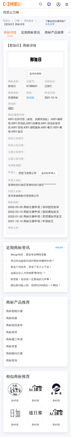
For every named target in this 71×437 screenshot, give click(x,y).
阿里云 (6, 20)
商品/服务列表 (16, 114)
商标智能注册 (14, 311)
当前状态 (50, 81)
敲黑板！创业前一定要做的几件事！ (31, 279)
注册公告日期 (15, 158)
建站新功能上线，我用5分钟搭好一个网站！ (36, 285)
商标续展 (11, 318)
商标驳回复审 (14, 325)
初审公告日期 (15, 145)
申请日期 (50, 92)
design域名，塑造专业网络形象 (28, 254)
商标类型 (13, 92)
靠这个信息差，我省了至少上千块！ (31, 267)
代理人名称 (14, 191)
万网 (17, 20)
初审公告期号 (15, 138)
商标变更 (11, 346)
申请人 (12, 172)
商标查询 (11, 360)
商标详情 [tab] (10, 32)
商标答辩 (11, 332)
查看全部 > (60, 247)
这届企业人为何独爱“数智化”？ (28, 273)
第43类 (30, 97)
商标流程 (13, 202)
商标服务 (29, 20)
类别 (29, 92)
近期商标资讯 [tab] (30, 32)
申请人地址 (14, 180)
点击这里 (50, 23)
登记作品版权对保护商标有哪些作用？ (32, 260)
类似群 (12, 103)
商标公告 (13, 227)
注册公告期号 (15, 152)
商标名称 (13, 81)
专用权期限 (14, 165)
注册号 (30, 81)
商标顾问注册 (14, 353)
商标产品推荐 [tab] (54, 32)
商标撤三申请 (14, 339)
